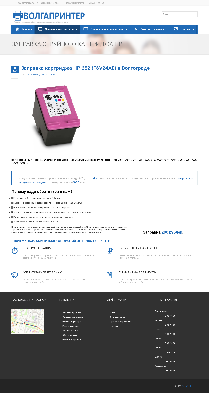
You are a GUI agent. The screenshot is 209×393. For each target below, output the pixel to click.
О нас (112, 312)
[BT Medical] (48, 15)
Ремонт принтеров (70, 326)
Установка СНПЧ (70, 331)
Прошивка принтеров (72, 321)
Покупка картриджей (71, 340)
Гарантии (114, 326)
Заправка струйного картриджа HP (42, 75)
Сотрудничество (117, 317)
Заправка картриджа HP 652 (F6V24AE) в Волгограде (85, 68)
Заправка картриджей (72, 317)
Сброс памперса (69, 335)
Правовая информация (121, 321)
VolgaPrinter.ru (188, 386)
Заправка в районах (71, 312)
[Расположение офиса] (27, 321)
